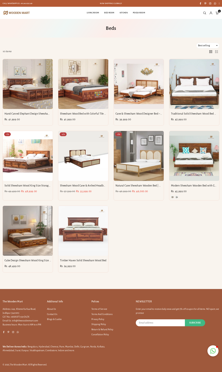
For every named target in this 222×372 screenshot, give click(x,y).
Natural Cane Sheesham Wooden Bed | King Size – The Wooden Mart (154, 185)
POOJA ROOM (139, 13)
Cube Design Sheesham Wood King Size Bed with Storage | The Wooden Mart (48, 260)
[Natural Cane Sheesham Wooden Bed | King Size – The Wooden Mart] (139, 156)
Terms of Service (99, 309)
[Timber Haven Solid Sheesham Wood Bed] (83, 231)
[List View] (216, 51)
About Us (51, 309)
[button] (213, 350)
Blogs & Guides (54, 319)
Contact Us (52, 314)
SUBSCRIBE (195, 322)
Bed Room (109, 13)
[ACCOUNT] (211, 13)
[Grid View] (211, 51)
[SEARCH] (205, 13)
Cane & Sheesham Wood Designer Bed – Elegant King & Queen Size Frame (157, 113)
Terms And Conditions (102, 314)
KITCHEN (124, 13)
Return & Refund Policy (102, 329)
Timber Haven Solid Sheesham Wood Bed (83, 260)
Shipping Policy (98, 324)
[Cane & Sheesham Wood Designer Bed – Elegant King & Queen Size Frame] (139, 84)
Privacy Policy (97, 319)
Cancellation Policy (100, 334)
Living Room (93, 13)
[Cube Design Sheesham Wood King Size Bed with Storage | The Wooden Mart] (28, 231)
